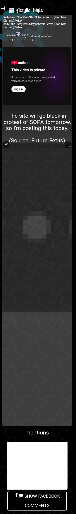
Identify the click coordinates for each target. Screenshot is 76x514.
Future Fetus (47, 140)
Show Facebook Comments (41, 500)
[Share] (6, 144)
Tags (69, 146)
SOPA (37, 122)
